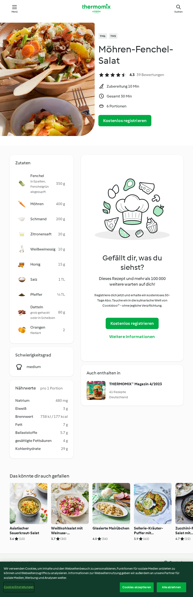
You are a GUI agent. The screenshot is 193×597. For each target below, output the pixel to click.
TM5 (113, 36)
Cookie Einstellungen (19, 587)
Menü (15, 11)
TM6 (103, 36)
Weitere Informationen (132, 336)
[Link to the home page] (96, 8)
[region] (96, 579)
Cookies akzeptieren (136, 587)
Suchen (178, 11)
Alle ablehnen (171, 587)
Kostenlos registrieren (125, 120)
